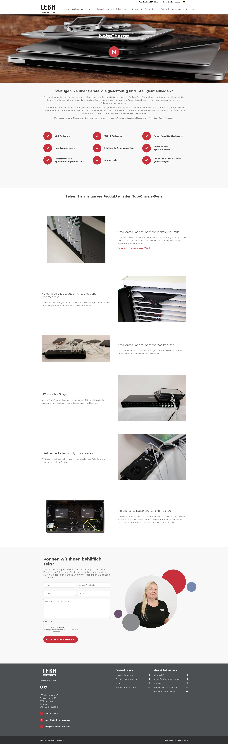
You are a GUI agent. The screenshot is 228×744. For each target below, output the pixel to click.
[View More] (192, 9)
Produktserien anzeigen (126, 679)
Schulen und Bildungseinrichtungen (79, 9)
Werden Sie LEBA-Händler (149, 2)
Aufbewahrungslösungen (171, 9)
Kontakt (157, 683)
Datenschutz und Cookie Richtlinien (176, 740)
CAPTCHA (47, 621)
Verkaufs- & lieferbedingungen (167, 679)
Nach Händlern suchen (171, 2)
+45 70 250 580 (52, 713)
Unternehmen (136, 9)
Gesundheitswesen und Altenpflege (112, 9)
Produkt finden (151, 9)
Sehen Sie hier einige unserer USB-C (134, 248)
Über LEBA (159, 675)
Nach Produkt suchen (126, 687)
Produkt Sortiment (124, 675)
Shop (118, 683)
